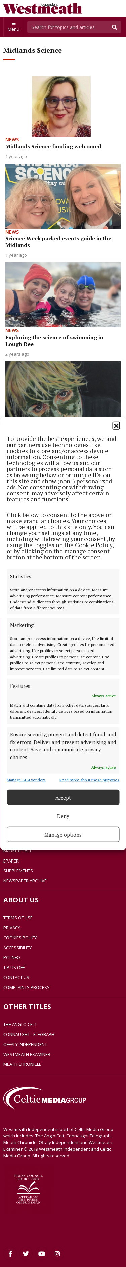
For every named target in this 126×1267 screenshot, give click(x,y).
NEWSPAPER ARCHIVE (25, 881)
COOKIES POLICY (20, 938)
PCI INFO (11, 957)
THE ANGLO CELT (20, 1024)
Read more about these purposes (89, 779)
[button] (116, 425)
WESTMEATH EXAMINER (26, 1054)
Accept (63, 797)
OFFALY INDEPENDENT (25, 1044)
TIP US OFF (14, 967)
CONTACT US (16, 977)
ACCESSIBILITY (17, 948)
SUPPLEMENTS (18, 871)
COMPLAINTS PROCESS (26, 987)
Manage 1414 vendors (26, 779)
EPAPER (11, 861)
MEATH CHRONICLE (22, 1064)
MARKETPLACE (17, 851)
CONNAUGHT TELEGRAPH (28, 1034)
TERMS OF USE (18, 918)
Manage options (63, 834)
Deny (63, 815)
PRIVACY (11, 928)
